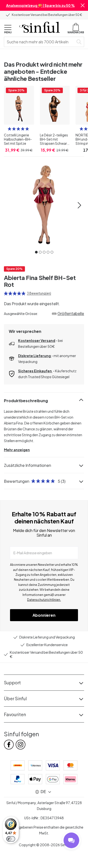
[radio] (9, 129)
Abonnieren (44, 615)
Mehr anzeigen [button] (17, 449)
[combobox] (40, 42)
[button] (83, 5)
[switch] (10, 839)
